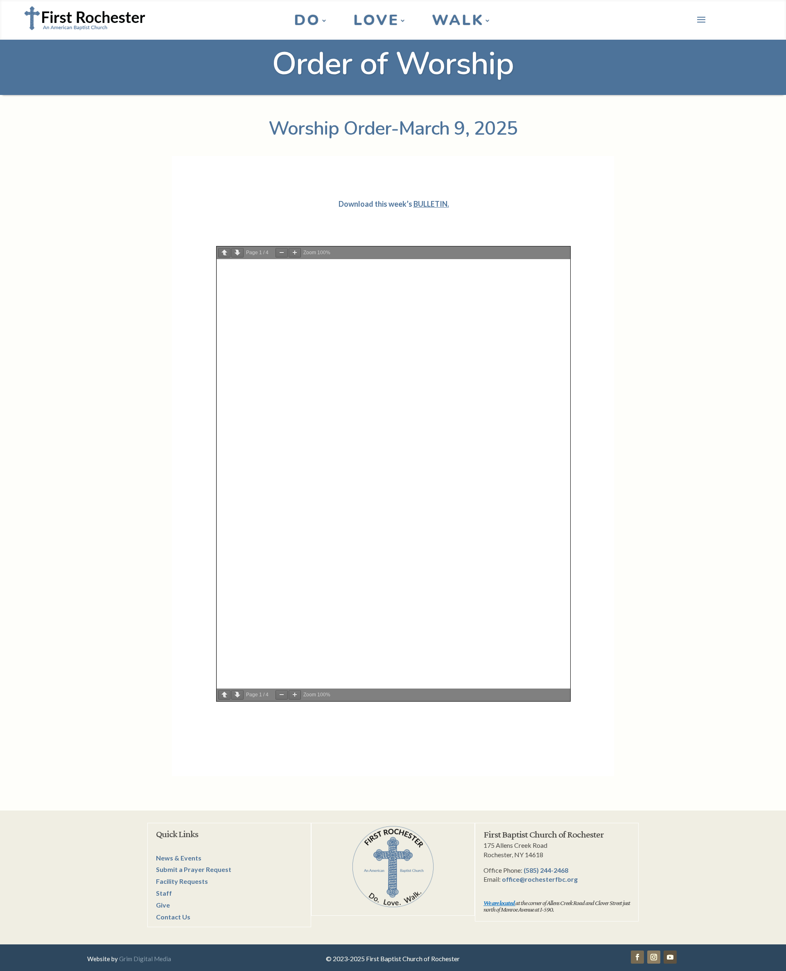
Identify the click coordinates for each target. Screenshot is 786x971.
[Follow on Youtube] (670, 957)
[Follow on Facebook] (637, 957)
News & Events (178, 858)
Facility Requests (182, 881)
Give (163, 905)
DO (307, 22)
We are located (499, 902)
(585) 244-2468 (546, 870)
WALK (458, 22)
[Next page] (237, 252)
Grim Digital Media (145, 958)
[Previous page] (224, 252)
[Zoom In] (295, 252)
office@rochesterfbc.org (540, 879)
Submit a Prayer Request (193, 869)
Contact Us (173, 917)
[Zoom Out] (282, 252)
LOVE (376, 22)
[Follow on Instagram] (653, 957)
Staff (164, 893)
